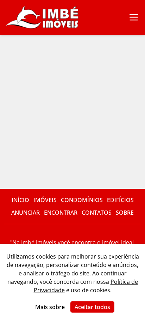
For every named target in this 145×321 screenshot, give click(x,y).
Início (20, 200)
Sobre (125, 212)
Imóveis (45, 200)
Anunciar (25, 212)
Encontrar (60, 212)
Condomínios (82, 200)
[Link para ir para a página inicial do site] (42, 17)
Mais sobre (50, 307)
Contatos (97, 212)
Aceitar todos (92, 307)
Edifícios (120, 200)
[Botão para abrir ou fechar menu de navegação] (133, 17)
